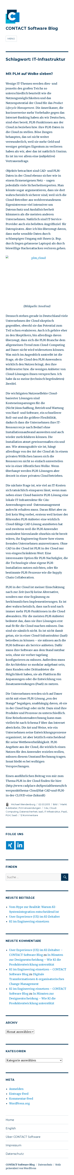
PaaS (64, 811)
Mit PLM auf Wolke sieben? (29, 74)
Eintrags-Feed (18, 1093)
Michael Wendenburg (23, 804)
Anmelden (16, 1089)
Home (10, 1120)
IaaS (41, 811)
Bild (55, 804)
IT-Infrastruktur (52, 811)
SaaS (14, 815)
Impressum (13, 1145)
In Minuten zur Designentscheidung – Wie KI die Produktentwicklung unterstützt (36, 959)
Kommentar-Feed (21, 1098)
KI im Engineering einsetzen (29, 921)
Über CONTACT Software (23, 1137)
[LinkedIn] (20, 845)
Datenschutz (15, 1153)
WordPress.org (19, 1103)
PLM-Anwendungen (30, 808)
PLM (8, 815)
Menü (11, 38)
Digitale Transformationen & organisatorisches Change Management (36, 979)
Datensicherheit (28, 811)
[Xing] (10, 845)
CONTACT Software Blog (32, 28)
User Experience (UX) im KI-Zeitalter (34, 916)
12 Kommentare (29, 815)
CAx (46, 808)
